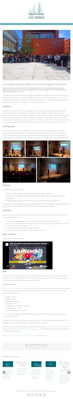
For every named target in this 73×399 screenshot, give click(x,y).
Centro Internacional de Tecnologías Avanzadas (29, 329)
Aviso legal (42, 391)
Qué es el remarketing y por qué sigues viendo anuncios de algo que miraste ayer (50, 373)
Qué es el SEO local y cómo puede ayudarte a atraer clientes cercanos (36, 372)
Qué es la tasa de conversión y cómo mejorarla (22, 370)
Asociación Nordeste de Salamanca (57, 327)
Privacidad (49, 391)
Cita (9, 335)
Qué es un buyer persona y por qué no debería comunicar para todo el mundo (65, 377)
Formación (12, 335)
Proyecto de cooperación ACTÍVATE (14, 288)
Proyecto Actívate (28, 335)
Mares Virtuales (19, 335)
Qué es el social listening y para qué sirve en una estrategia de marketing (8, 372)
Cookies (55, 391)
